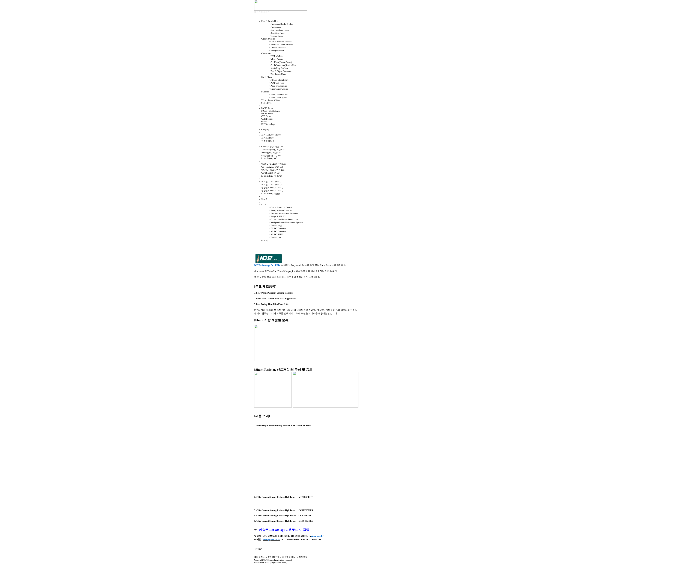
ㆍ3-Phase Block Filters (278, 80)
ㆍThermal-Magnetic (277, 47)
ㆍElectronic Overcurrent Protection (283, 213)
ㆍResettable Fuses (276, 33)
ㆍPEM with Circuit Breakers (280, 44)
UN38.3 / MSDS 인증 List (272, 170)
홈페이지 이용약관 (263, 557)
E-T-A (264, 204)
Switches (265, 92)
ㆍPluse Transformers (277, 86)
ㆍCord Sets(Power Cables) (280, 62)
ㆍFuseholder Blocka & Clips (280, 24)
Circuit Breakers (268, 39)
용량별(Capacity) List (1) (272, 187)
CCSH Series (267, 119)
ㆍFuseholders (274, 27)
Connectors (266, 53)
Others (264, 121)
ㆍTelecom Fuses (275, 36)
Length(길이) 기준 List (271, 155)
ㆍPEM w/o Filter (276, 56)
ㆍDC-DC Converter (277, 228)
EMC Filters (266, 77)
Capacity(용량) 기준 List (272, 146)
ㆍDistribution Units (277, 74)
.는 (313, 265)
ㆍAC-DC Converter (277, 231)
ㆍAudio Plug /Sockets (278, 68)
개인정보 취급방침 (282, 557)
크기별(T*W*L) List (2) (271, 184)
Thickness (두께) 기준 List (272, 149)
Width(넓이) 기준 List (271, 152)
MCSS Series (267, 108)
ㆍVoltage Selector (276, 50)
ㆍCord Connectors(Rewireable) (282, 65)
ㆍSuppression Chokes (278, 89)
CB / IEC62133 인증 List (272, 167)
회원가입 (258, 12)
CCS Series (266, 116)
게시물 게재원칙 (299, 557)
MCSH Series (267, 113)
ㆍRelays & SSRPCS (277, 216)
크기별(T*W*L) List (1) (271, 181)
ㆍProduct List (274, 237)
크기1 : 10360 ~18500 (271, 135)
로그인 (266, 12)
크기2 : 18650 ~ (268, 138)
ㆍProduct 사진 (275, 225)
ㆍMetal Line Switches (278, 94)
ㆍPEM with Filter (276, 83)
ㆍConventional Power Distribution (283, 219)
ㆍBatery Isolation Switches (280, 210)
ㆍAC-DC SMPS (275, 234)
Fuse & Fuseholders (269, 21)
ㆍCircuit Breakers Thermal (280, 41)
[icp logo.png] (268, 258)
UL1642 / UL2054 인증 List (273, 164)
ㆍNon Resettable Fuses (278, 30)
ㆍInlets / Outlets (275, 59)
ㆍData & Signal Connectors (280, 71)
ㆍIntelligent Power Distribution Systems (285, 222)
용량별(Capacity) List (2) (272, 190)
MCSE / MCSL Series (270, 111)
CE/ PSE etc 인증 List (270, 173)
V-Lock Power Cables (270, 100)
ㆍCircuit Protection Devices (280, 207)
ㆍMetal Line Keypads (277, 97)
